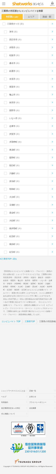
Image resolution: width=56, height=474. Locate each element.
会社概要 (32, 408)
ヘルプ (3, 397)
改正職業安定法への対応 (10, 408)
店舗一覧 (32, 391)
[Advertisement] (28, 354)
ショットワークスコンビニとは (13, 391)
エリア (31, 16)
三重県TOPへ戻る (9, 259)
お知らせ (32, 397)
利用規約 (4, 402)
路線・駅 (47, 16)
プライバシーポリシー (37, 402)
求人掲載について (8, 414)
